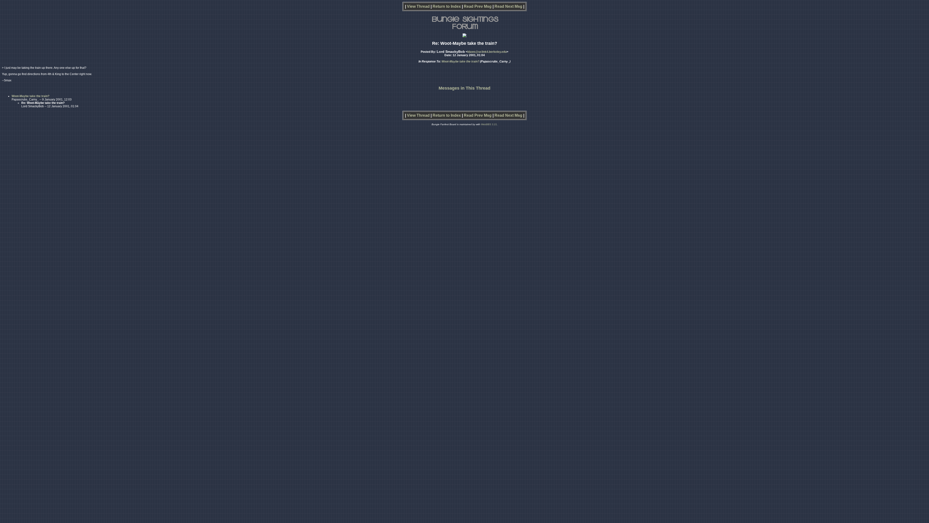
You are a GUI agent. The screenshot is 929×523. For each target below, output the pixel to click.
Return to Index (447, 6)
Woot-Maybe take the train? (460, 61)
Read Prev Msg (478, 6)
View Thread (418, 6)
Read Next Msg (508, 6)
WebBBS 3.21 (489, 124)
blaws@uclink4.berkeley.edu (487, 52)
